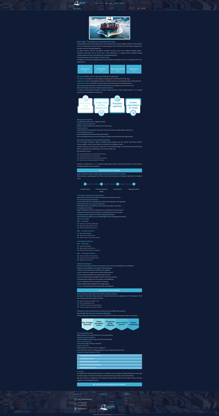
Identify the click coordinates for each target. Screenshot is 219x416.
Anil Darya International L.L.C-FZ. (119, 414)
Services (126, 400)
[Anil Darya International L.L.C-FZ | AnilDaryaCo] (138, 8)
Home (126, 398)
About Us (126, 402)
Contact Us (127, 403)
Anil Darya (95, 164)
